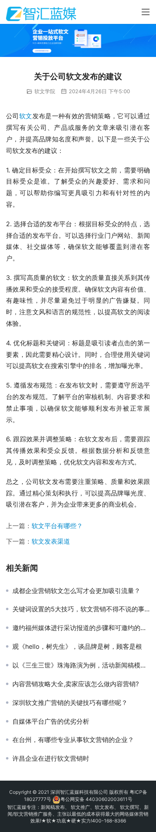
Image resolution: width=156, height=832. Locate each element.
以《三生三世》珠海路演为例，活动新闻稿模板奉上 (81, 665)
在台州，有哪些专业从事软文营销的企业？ (73, 739)
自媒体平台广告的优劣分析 (50, 721)
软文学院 (44, 91)
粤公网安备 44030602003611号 (96, 799)
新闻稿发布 (53, 807)
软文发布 (104, 807)
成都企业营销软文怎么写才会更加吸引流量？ (76, 590)
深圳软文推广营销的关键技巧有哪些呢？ (70, 702)
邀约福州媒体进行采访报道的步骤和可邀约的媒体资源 (81, 627)
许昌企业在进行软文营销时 (50, 758)
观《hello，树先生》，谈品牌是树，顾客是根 (77, 646)
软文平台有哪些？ (57, 526)
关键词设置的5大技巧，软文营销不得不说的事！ (81, 609)
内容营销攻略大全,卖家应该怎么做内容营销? (75, 683)
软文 (25, 116)
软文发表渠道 (51, 541)
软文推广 (80, 807)
